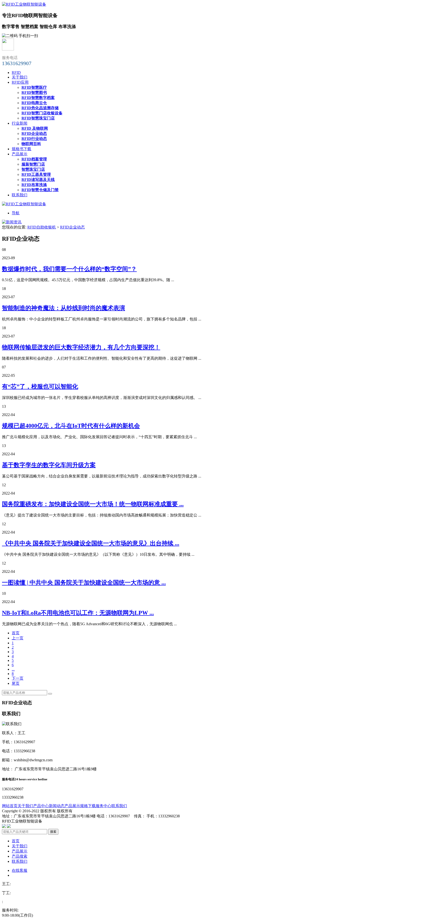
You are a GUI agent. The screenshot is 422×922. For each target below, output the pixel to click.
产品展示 (19, 154)
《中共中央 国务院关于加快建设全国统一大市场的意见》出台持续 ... (90, 543)
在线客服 (19, 870)
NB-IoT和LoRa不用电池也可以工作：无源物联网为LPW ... (78, 613)
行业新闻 (19, 123)
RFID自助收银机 (41, 227)
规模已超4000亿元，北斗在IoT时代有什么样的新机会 (71, 426)
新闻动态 (56, 806)
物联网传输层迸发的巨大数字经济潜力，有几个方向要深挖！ (81, 347)
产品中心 (41, 806)
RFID (16, 72)
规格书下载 (21, 149)
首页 (16, 633)
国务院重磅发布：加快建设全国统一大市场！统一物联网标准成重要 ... (93, 504)
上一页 (17, 638)
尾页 (16, 683)
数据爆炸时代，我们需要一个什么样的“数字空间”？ (69, 269)
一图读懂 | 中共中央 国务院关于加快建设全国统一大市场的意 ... (84, 582)
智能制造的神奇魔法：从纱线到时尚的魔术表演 (63, 308)
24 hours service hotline (31, 779)
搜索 (53, 831)
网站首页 (10, 806)
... (13, 669)
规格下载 (88, 806)
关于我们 (19, 77)
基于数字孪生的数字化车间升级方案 (49, 465)
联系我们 (19, 195)
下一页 (17, 678)
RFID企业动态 (72, 227)
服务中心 (103, 806)
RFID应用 (20, 82)
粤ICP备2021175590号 (62, 821)
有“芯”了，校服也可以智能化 (40, 386)
